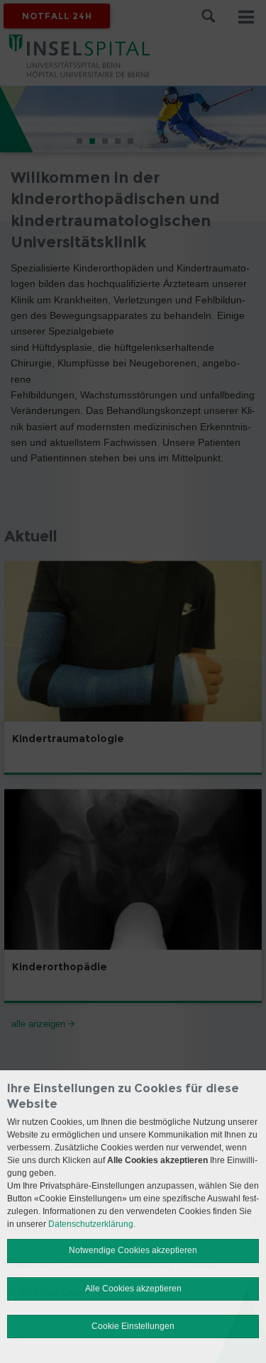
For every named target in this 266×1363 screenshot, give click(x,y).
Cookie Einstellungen (133, 1326)
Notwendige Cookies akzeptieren (133, 1250)
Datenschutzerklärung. (91, 1224)
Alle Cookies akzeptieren (133, 1289)
